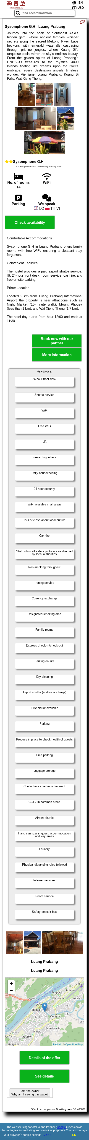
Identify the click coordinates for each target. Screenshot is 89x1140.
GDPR (47, 1135)
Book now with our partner (57, 341)
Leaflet (57, 1044)
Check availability (30, 222)
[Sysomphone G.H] (26, 95)
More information (57, 355)
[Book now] (82, 22)
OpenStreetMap (74, 1044)
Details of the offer (44, 1058)
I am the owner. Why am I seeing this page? (29, 1092)
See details (44, 1076)
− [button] (11, 990)
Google (61, 1127)
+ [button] (11, 984)
